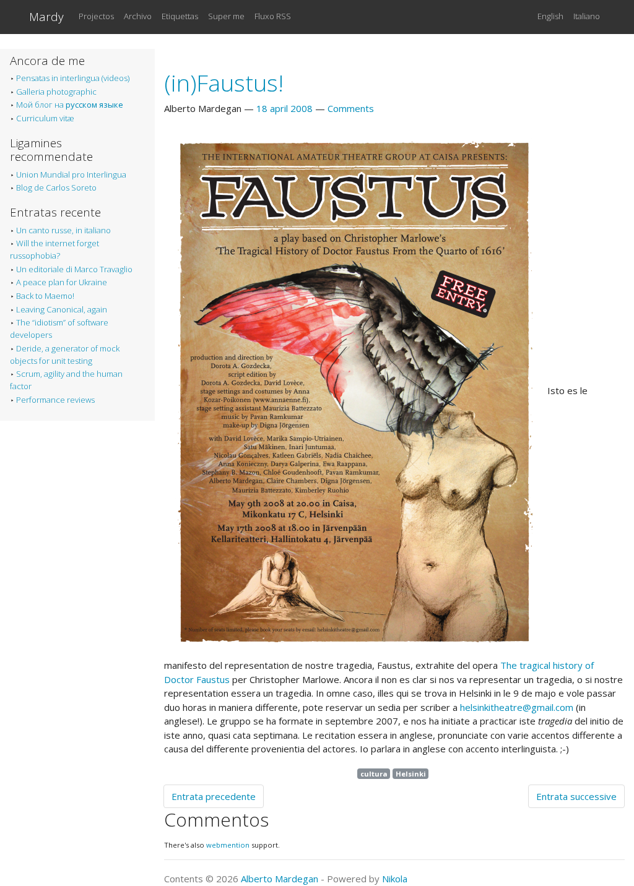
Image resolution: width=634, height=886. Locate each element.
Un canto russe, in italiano (63, 230)
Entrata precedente (214, 796)
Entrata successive (576, 796)
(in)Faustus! (224, 82)
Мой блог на (69, 104)
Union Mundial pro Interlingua (71, 174)
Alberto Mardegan (279, 878)
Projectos (96, 16)
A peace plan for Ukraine (61, 282)
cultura (374, 773)
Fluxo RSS (272, 16)
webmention (228, 844)
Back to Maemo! (45, 295)
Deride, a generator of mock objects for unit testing (64, 354)
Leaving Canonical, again (61, 309)
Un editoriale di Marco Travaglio (74, 269)
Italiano (586, 16)
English (550, 16)
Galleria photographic (56, 91)
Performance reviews (55, 399)
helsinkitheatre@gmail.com (516, 707)
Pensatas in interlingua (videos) (72, 78)
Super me (226, 16)
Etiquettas (180, 16)
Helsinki (411, 773)
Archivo (138, 16)
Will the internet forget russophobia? (54, 249)
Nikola (394, 878)
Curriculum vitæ (45, 118)
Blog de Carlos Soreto (56, 187)
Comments (351, 108)
